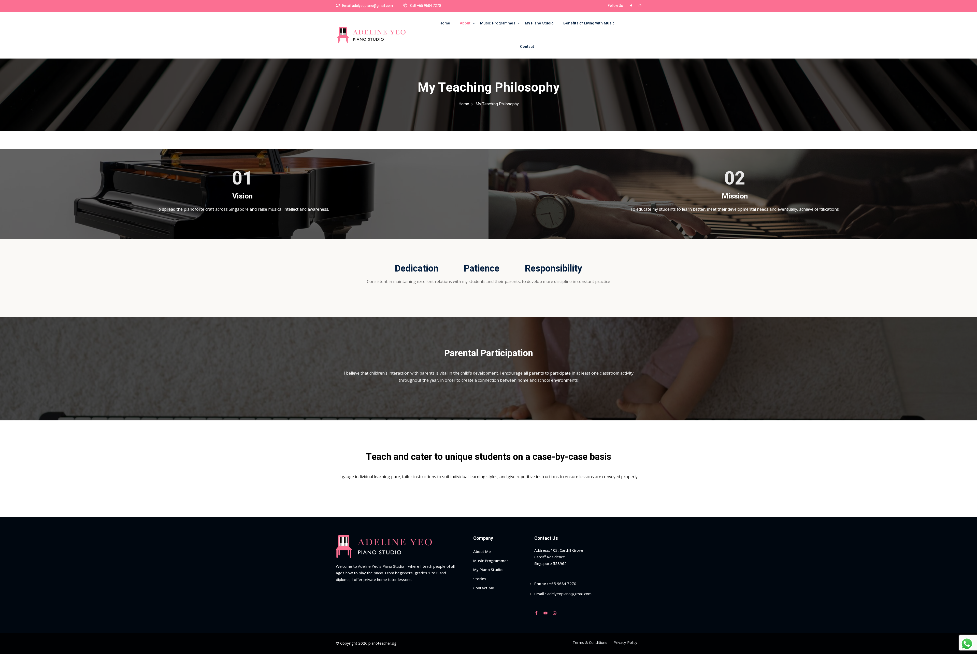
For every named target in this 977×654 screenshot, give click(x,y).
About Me (482, 551)
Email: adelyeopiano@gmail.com (367, 5)
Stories (479, 578)
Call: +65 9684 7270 (425, 5)
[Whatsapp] (555, 613)
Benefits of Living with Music (589, 23)
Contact (527, 46)
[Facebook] (631, 5)
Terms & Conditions (589, 642)
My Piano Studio (539, 23)
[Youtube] (545, 613)
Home (444, 23)
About (465, 23)
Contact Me (483, 587)
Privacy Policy (625, 642)
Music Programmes (497, 23)
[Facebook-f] (536, 613)
